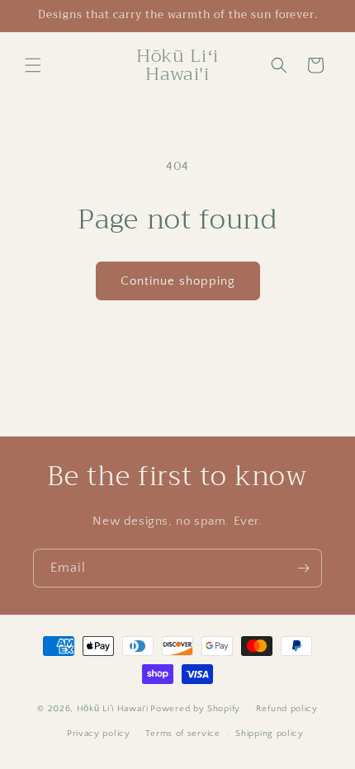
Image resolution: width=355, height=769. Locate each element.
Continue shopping (178, 281)
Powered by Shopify (195, 708)
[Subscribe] (303, 568)
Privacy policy (98, 733)
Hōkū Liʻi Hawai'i (113, 708)
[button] (33, 65)
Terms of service (182, 733)
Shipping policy (269, 733)
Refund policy (287, 709)
